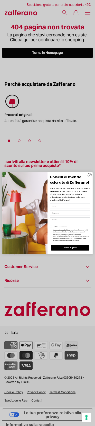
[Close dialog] (90, 175)
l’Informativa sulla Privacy (62, 230)
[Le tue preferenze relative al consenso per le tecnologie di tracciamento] (86, 417)
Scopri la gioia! (70, 247)
